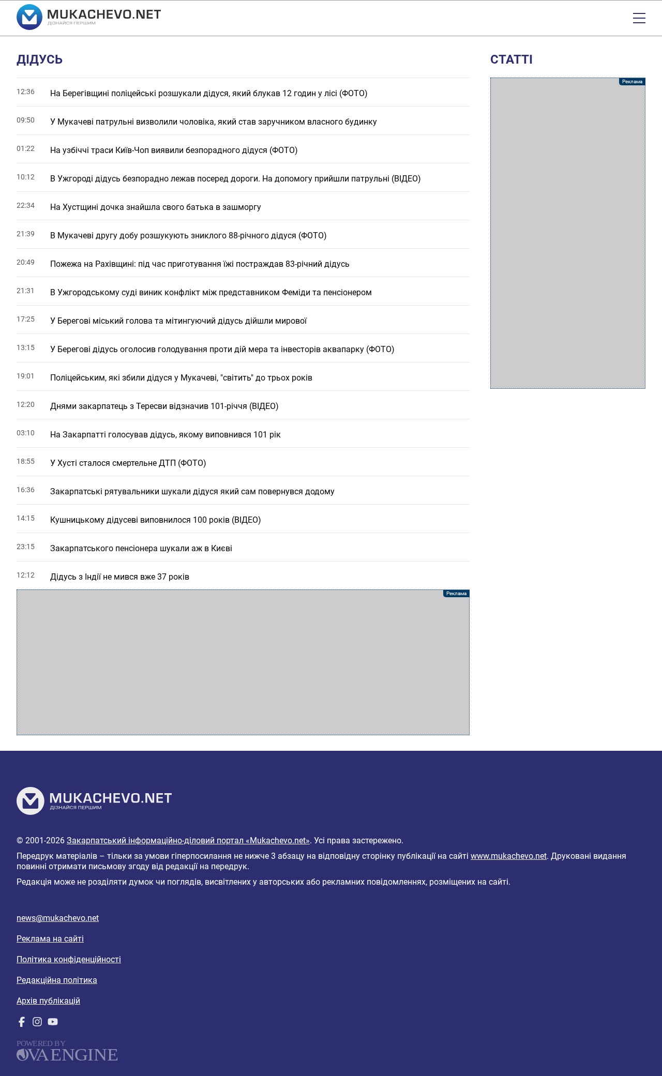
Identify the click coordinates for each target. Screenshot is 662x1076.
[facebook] (22, 1024)
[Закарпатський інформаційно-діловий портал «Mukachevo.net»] (89, 18)
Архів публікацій (48, 1001)
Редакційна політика (57, 980)
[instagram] (37, 1024)
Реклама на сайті (50, 939)
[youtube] (53, 1024)
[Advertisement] (243, 662)
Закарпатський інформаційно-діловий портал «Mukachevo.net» (188, 840)
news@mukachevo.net (58, 918)
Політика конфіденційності (69, 959)
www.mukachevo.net (509, 856)
